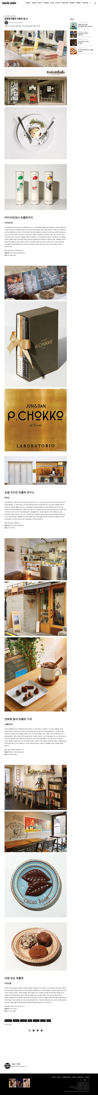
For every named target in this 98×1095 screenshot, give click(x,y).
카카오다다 (36, 1020)
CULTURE (7, 16)
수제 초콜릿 (23, 1020)
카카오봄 (43, 1020)
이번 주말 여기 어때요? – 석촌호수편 (83, 33)
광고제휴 (87, 1077)
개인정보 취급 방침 (66, 1077)
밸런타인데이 (8, 1020)
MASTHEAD (80, 1077)
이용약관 (74, 1077)
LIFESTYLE (13, 16)
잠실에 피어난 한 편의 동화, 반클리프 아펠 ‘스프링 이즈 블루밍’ (85, 25)
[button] (90, 2)
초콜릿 (29, 1020)
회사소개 (59, 1077)
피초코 (48, 1020)
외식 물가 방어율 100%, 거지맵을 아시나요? (85, 50)
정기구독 (54, 1077)
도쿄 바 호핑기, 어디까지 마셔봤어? (83, 42)
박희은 (12, 22)
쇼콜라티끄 (16, 1020)
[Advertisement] (36, 1045)
